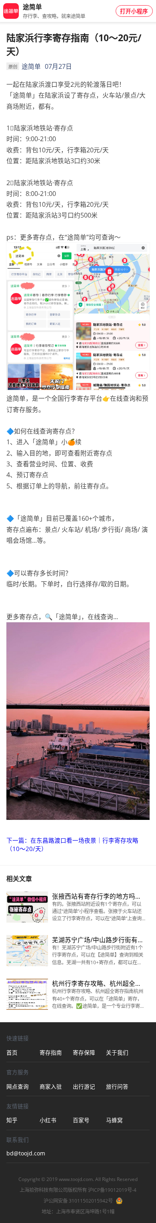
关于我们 (117, 1052)
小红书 (48, 1120)
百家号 (81, 1120)
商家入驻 (51, 1086)
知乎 (12, 1120)
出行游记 (84, 1086)
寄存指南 (51, 1052)
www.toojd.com (76, 1179)
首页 (12, 1052)
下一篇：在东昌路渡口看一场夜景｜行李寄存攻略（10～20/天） (72, 844)
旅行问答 (117, 1086)
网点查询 (17, 1086)
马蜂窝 (114, 1120)
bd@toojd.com (23, 1153)
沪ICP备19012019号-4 (112, 1190)
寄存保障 (84, 1052)
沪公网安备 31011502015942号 (78, 1200)
